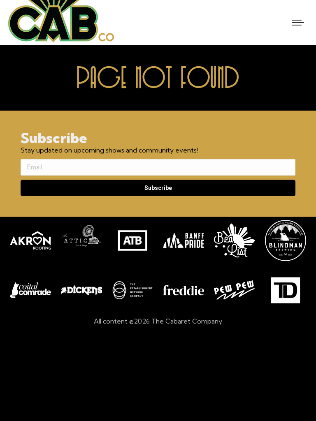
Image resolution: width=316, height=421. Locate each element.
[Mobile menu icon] (298, 22)
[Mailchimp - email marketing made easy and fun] (66, 212)
